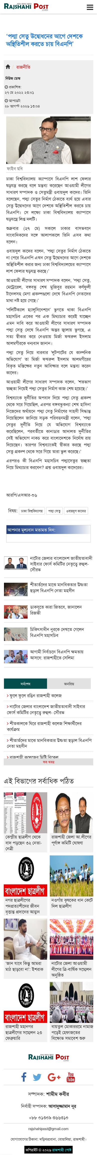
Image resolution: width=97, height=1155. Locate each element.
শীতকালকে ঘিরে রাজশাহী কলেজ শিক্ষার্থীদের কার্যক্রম (44, 726)
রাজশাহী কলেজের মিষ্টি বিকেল (33, 757)
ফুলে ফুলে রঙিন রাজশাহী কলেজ (35, 695)
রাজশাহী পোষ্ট (61, 1149)
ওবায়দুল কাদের (76, 510)
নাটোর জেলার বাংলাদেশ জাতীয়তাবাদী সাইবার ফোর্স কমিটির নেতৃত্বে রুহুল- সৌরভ (46, 709)
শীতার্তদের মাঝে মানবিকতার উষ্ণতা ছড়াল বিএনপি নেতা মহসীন (49, 743)
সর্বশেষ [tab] (25, 683)
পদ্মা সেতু (54, 510)
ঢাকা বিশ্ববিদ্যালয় (32, 510)
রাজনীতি (23, 66)
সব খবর (48, 761)
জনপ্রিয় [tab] (69, 683)
